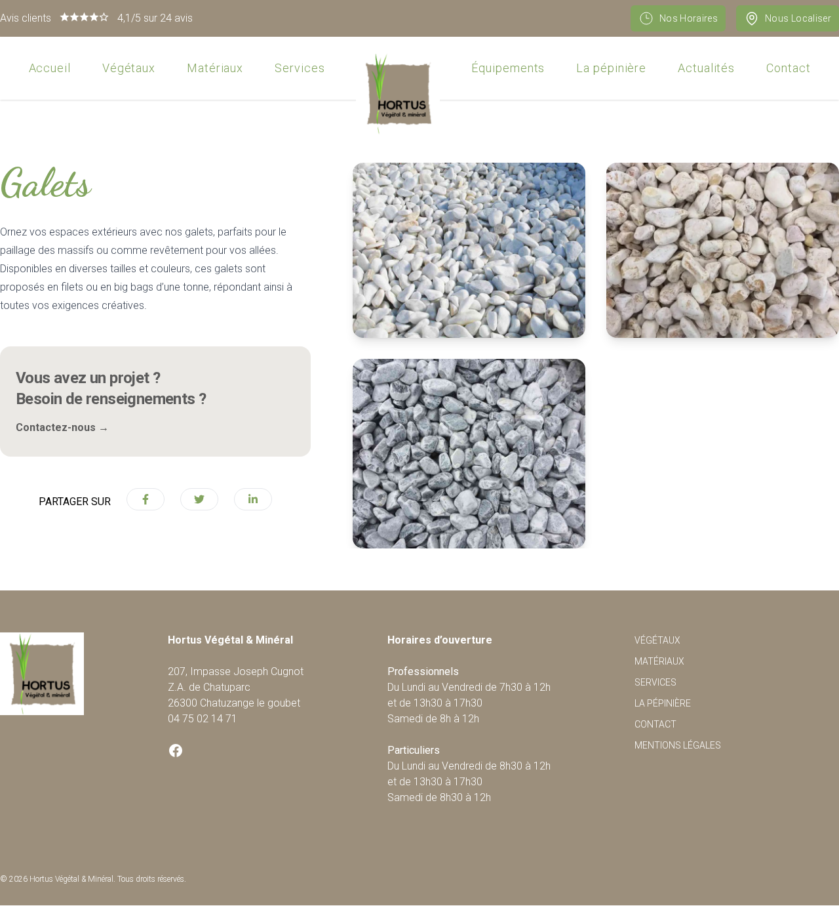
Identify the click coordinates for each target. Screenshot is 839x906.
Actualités (706, 68)
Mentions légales (677, 745)
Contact (788, 68)
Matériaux (215, 68)
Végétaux (128, 68)
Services (299, 68)
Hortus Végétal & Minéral (71, 879)
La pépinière (611, 68)
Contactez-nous (62, 427)
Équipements (508, 68)
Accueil (50, 68)
